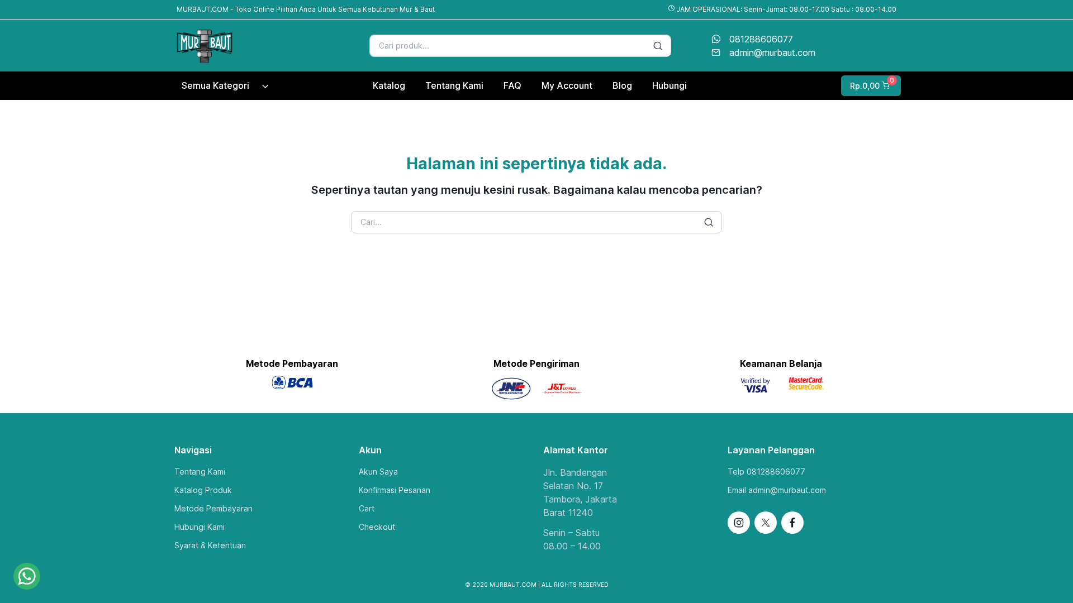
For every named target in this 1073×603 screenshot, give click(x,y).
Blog (622, 85)
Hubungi (669, 85)
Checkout (377, 527)
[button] (870, 85)
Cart (366, 508)
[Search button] (658, 46)
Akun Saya (378, 471)
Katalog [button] (389, 85)
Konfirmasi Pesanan (394, 490)
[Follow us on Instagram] (739, 522)
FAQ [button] (512, 85)
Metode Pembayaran (213, 508)
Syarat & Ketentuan (210, 545)
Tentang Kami (199, 471)
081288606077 (761, 39)
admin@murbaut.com (772, 52)
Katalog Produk (203, 490)
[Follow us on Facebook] (792, 522)
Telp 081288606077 (766, 471)
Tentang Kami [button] (454, 85)
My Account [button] (567, 85)
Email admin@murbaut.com (777, 490)
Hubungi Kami (199, 527)
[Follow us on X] (765, 522)
